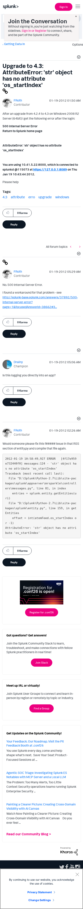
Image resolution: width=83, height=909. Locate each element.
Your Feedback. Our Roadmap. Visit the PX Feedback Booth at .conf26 (35, 743)
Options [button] (76, 44)
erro (31, 197)
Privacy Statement (39, 892)
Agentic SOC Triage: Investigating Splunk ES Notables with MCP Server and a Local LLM (36, 775)
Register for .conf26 (42, 612)
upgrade (45, 197)
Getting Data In (14, 44)
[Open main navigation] (77, 6)
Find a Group (41, 708)
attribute (18, 197)
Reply (14, 224)
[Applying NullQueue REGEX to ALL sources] (79, 246)
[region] (41, 889)
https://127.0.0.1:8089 (50, 169)
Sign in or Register (34, 31)
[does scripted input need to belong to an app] (71, 246)
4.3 (5, 197)
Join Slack (41, 662)
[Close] (77, 874)
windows (62, 197)
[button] (78, 57)
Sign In (63, 6)
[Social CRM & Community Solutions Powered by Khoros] (69, 851)
